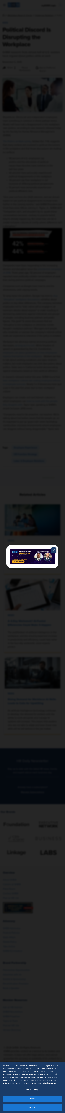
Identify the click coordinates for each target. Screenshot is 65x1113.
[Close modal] (53, 550)
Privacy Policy (51, 1083)
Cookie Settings (33, 1090)
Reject (32, 1099)
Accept (32, 1107)
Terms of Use (35, 1083)
